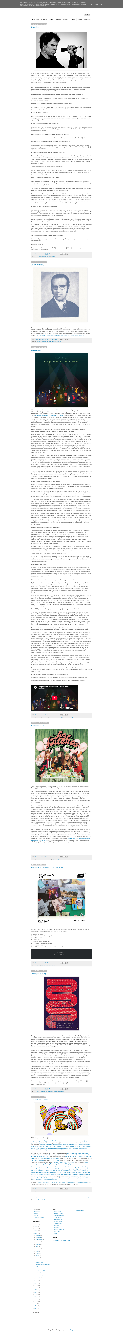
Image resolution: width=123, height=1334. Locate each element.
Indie (38, 1091)
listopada (38, 1237)
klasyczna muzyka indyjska (46, 1091)
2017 (35, 1290)
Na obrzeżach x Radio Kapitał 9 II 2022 (47, 867)
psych (42, 859)
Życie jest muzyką (38, 974)
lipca (37, 1246)
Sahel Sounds (61, 1182)
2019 (35, 1285)
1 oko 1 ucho (57, 1211)
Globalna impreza (38, 726)
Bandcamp (37, 1211)
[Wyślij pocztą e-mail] (61, 254)
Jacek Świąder (58, 1217)
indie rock (56, 717)
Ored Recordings (52, 1182)
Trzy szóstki (57, 1231)
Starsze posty (87, 1197)
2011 (35, 1303)
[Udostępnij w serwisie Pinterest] (67, 254)
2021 (35, 1280)
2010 (35, 1306)
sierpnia (38, 1244)
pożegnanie (45, 256)
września (38, 1242)
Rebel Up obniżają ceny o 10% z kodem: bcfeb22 (50, 1150)
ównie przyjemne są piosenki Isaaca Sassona (44, 1179)
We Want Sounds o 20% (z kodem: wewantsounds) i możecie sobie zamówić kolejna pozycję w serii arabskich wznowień (61, 1148)
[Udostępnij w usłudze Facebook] (66, 254)
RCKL (50, 341)
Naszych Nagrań (70, 1182)
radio (47, 965)
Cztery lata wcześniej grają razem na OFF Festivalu (49, 415)
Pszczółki (56, 1225)
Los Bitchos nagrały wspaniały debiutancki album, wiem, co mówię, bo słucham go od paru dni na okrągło (60, 1167)
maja (37, 1251)
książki (55, 1091)
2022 (35, 1233)
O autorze (44, 19)
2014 (35, 1296)
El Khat (57, 1160)
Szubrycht (56, 1227)
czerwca (38, 1248)
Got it (101, 4)
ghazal (44, 341)
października (39, 1239)
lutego (37, 1258)
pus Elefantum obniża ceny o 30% (76, 1146)
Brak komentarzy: (53, 254)
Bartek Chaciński (58, 1213)
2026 (35, 1224)
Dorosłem (35, 27)
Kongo (60, 717)
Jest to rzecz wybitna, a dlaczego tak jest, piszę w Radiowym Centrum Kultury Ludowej (60, 335)
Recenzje (58, 19)
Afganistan (39, 341)
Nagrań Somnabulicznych (83, 1182)
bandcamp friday (41, 1191)
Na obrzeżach (80, 1210)
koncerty (63, 1240)
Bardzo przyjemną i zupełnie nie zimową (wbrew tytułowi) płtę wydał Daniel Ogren (68, 1177)
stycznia (38, 1278)
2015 (35, 1294)
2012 (35, 1301)
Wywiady (65, 19)
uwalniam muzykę (39, 1217)
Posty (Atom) (41, 1199)
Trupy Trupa (34, 1160)
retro (50, 859)
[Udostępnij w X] (64, 254)
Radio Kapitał (87, 19)
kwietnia (38, 1253)
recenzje (54, 341)
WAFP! (56, 1233)
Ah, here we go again (39, 1100)
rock (49, 256)
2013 (35, 1299)
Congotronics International (41, 350)
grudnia (38, 1235)
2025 (35, 1226)
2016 (35, 1292)
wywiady (53, 256)
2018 (35, 1287)
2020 (35, 1283)
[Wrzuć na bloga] (62, 254)
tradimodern (68, 717)
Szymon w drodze (59, 1229)
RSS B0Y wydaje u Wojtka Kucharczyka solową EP (54, 1144)
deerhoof (51, 717)
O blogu (51, 19)
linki (47, 341)
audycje (43, 965)
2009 (35, 1308)
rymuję (36, 1215)
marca (38, 1255)
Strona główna (35, 19)
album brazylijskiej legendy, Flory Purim (48, 1158)
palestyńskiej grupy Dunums (79, 1176)
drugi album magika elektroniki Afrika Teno (63, 1162)
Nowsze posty (35, 1197)
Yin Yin (52, 1160)
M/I (64, 717)
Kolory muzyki (58, 1219)
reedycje (59, 341)
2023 (35, 1230)
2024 (35, 1228)
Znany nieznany (37, 265)
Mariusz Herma (58, 1221)
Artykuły (80, 19)
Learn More (94, 4)
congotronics (45, 717)
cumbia (38, 859)
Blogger (72, 1330)
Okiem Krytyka (58, 1223)
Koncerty (73, 19)
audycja (38, 965)
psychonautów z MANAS (38, 1177)
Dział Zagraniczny (59, 1215)
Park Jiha (41, 1160)
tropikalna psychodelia (57, 859)
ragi (59, 1091)
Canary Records (42, 1182)
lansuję (36, 1213)
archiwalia (39, 256)
